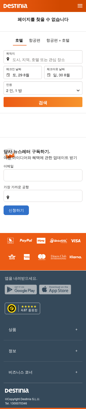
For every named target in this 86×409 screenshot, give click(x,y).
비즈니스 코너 (20, 372)
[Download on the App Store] (56, 291)
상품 (12, 329)
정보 (12, 350)
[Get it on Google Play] (22, 291)
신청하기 (16, 210)
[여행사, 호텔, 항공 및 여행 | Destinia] (15, 6)
